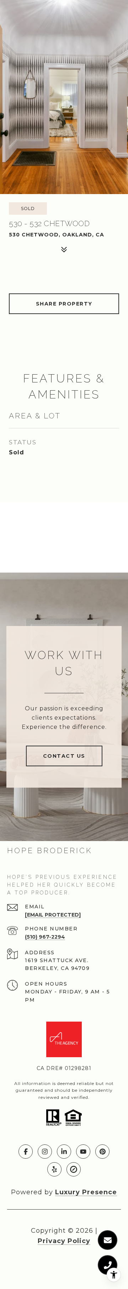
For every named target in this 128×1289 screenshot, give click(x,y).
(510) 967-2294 (45, 937)
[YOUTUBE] (83, 1151)
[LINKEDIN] (64, 1151)
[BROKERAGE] (73, 1169)
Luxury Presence (86, 1192)
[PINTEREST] (102, 1151)
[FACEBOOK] (25, 1151)
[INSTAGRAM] (45, 1151)
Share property (64, 304)
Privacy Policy (64, 1241)
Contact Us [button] (64, 756)
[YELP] (54, 1169)
